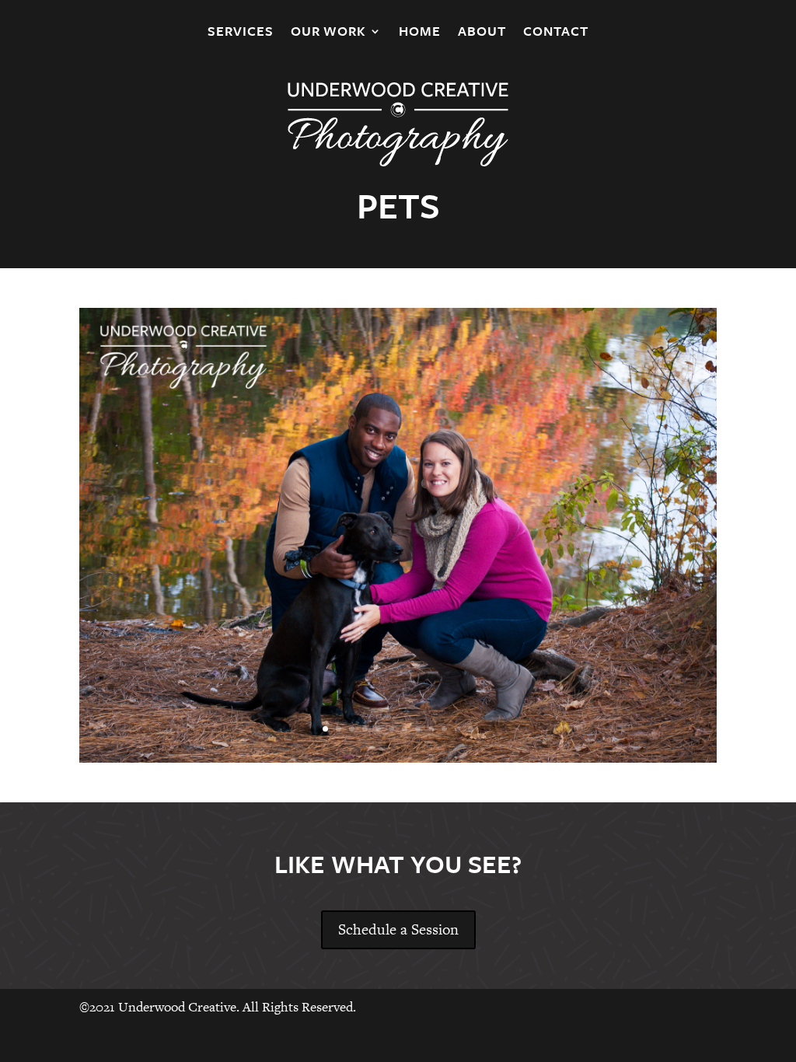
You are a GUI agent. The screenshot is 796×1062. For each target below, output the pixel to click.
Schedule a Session (398, 929)
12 (470, 729)
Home (420, 33)
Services (241, 33)
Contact (555, 33)
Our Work (328, 33)
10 (444, 729)
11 (457, 729)
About (482, 33)
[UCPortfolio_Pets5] (397, 758)
